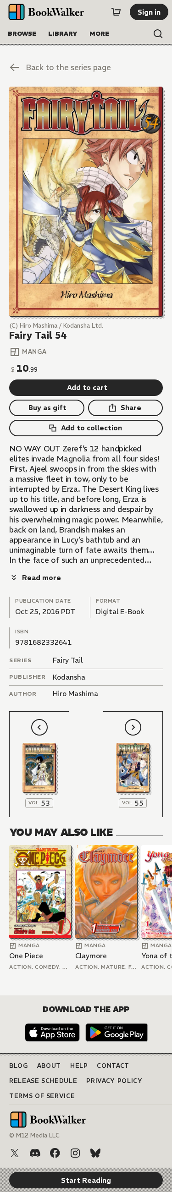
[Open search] (158, 34)
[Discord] (34, 1153)
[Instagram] (75, 1153)
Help (79, 1066)
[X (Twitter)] (14, 1153)
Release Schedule (43, 1081)
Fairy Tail (68, 660)
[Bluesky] (95, 1153)
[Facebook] (55, 1153)
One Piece (26, 955)
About (49, 1066)
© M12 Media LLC (34, 1135)
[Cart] (116, 12)
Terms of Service (42, 1096)
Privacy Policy (114, 1081)
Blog (18, 1066)
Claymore (91, 955)
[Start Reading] (86, 202)
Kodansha (69, 677)
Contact (113, 1066)
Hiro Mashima (75, 693)
